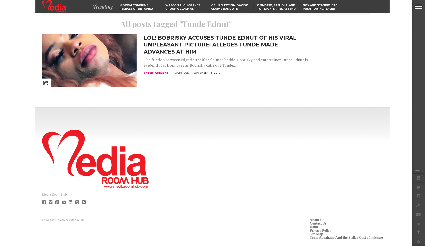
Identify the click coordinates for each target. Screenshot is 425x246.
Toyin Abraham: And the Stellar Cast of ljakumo (346, 237)
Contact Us (318, 223)
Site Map (316, 234)
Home (314, 227)
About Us (317, 220)
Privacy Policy (320, 230)
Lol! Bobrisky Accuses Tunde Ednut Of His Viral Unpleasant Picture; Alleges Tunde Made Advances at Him (220, 45)
